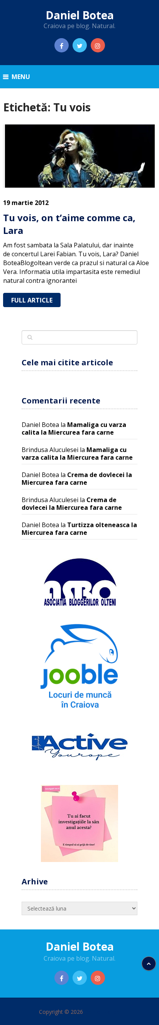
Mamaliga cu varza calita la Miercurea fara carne (74, 428)
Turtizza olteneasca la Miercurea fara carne (79, 529)
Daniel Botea (80, 15)
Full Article (31, 300)
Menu (21, 76)
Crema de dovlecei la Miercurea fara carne (77, 478)
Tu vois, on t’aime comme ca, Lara (69, 224)
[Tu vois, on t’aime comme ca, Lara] (79, 155)
